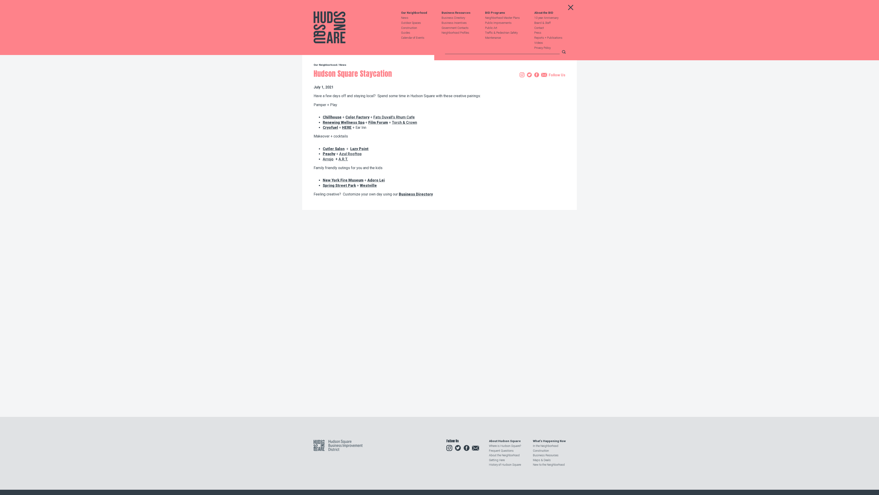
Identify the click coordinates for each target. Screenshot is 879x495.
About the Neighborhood (504, 455)
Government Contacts (455, 28)
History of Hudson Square (505, 464)
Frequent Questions (501, 450)
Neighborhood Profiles (455, 32)
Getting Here (497, 460)
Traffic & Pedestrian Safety (501, 32)
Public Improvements (498, 23)
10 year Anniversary (546, 17)
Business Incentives (454, 23)
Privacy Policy (542, 48)
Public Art (491, 28)
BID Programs (495, 12)
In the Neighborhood (545, 446)
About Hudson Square (505, 441)
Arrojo (328, 159)
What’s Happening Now (549, 441)
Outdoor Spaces (411, 23)
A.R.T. (343, 159)
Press (537, 32)
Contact (539, 28)
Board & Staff (542, 23)
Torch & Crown (404, 122)
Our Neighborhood (414, 12)
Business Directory (453, 17)
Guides (405, 32)
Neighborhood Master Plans (502, 17)
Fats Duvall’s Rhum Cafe (394, 117)
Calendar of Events (412, 37)
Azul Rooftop (350, 154)
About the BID (543, 12)
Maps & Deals (542, 460)
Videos (538, 42)
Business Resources (456, 12)
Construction (409, 28)
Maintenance (493, 37)
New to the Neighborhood (549, 464)
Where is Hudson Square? (505, 446)
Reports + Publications (548, 37)
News (404, 17)
